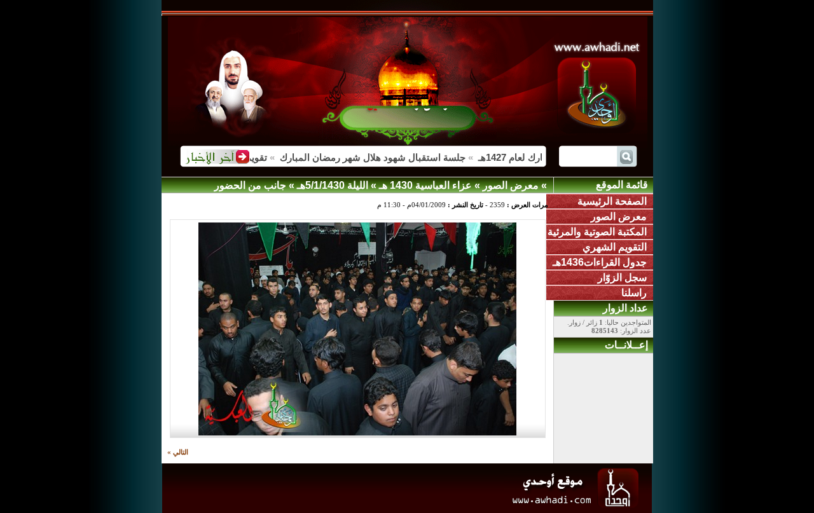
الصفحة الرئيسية (612, 201)
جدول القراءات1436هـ (600, 262)
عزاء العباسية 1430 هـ (425, 185)
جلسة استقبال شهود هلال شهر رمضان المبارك (380, 157)
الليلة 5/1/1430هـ (332, 185)
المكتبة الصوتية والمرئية (597, 231)
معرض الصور (619, 216)
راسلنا (634, 292)
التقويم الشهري (615, 247)
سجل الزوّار (622, 277)
